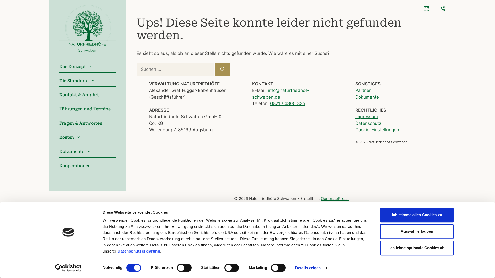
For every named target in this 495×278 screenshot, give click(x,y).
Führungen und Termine (85, 109)
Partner (363, 90)
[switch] (184, 268)
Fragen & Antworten (80, 123)
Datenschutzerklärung (139, 251)
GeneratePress (335, 198)
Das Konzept (72, 66)
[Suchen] (222, 69)
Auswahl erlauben (417, 231)
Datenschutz (368, 123)
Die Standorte (73, 80)
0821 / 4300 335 (287, 103)
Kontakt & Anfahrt (79, 94)
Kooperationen (75, 165)
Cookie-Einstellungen (377, 129)
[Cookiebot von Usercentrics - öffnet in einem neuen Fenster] (68, 268)
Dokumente (71, 151)
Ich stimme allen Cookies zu (417, 215)
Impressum (366, 116)
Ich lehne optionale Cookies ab (416, 248)
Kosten (66, 137)
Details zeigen (308, 268)
